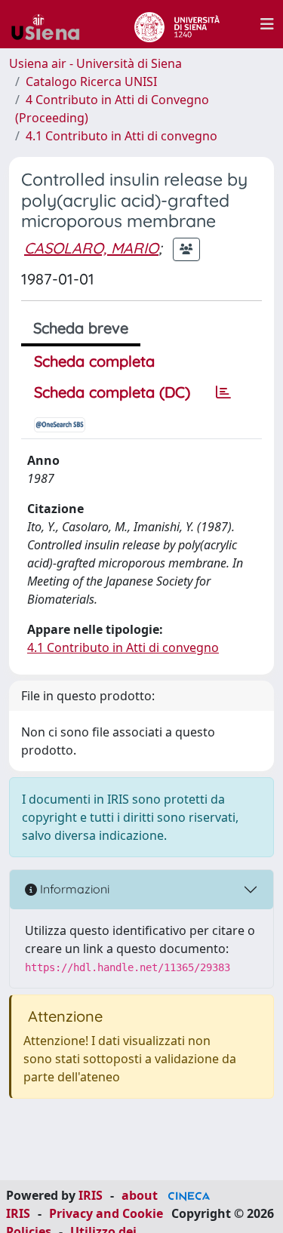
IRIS (90, 1195)
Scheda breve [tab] (80, 327)
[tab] (223, 392)
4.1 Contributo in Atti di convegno (121, 136)
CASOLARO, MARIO (91, 247)
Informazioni (73, 888)
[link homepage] (51, 24)
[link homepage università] (177, 24)
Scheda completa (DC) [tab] (112, 392)
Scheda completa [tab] (94, 361)
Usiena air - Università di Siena (95, 63)
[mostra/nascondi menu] (267, 24)
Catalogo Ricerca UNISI (91, 81)
